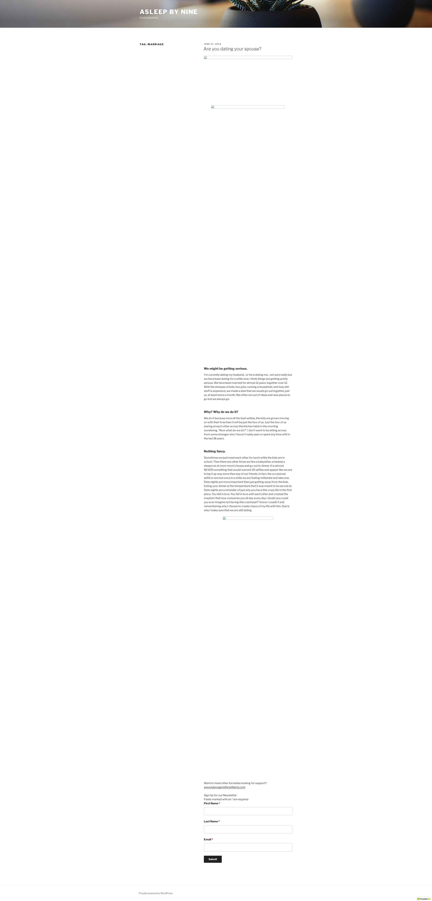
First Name (212, 803)
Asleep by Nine (169, 11)
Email (208, 839)
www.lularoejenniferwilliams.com (224, 787)
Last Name (212, 821)
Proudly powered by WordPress (156, 893)
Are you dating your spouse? (232, 48)
